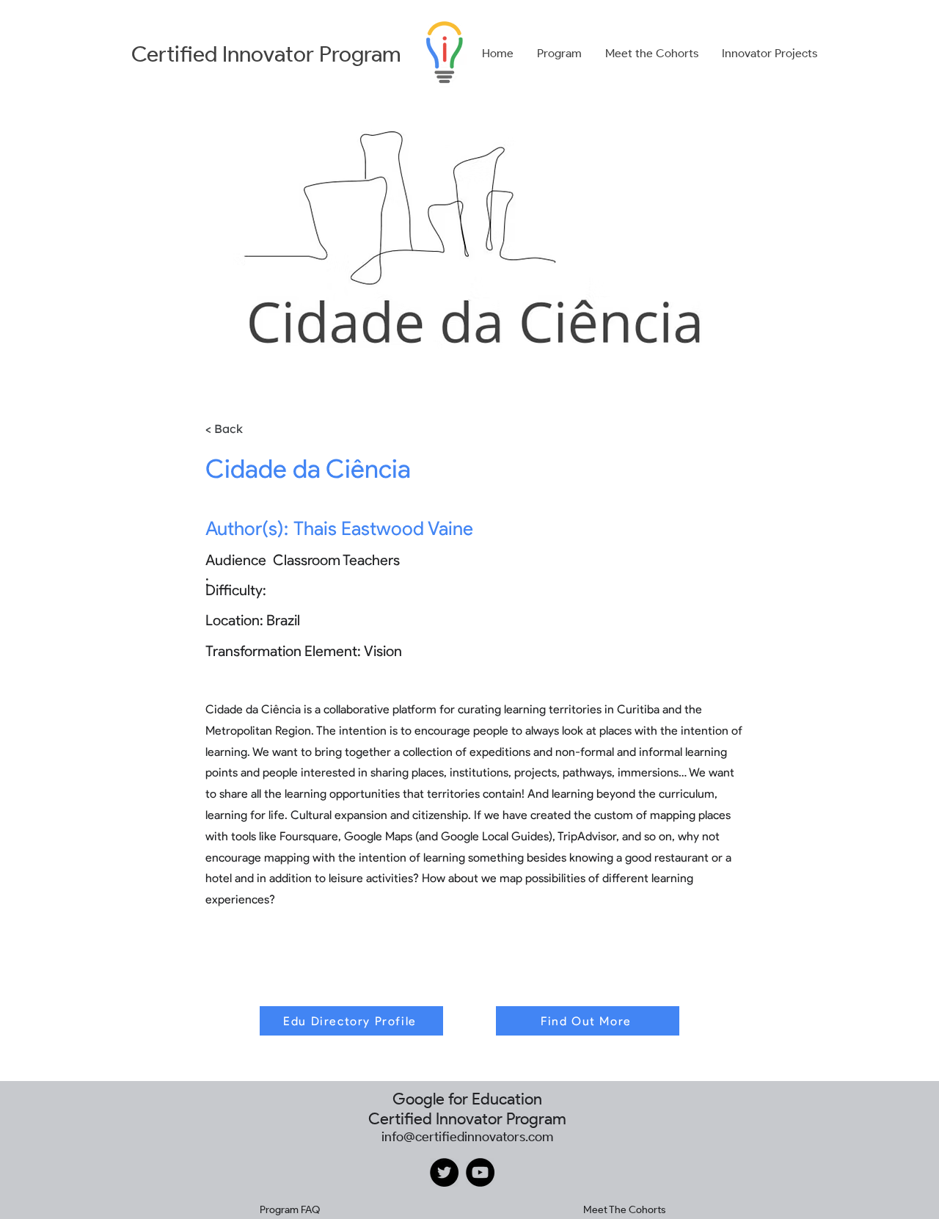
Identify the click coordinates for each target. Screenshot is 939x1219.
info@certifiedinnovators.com (467, 1137)
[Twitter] (444, 1172)
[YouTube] (480, 1172)
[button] (559, 53)
